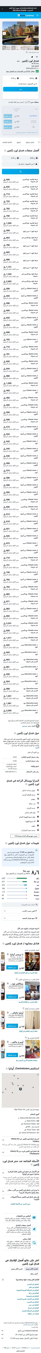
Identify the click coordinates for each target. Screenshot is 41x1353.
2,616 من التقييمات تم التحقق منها (18, 71)
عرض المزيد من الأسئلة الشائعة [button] (20, 1204)
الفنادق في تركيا (34, 1293)
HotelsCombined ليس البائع (28, 1330)
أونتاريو (18, 1348)
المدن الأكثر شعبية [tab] (16, 1269)
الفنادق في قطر (34, 1287)
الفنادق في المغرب (33, 1284)
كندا (27, 1348)
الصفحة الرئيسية (35, 1348)
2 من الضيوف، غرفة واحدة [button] (27, 83)
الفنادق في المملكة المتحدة (30, 1311)
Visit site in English (19, 10)
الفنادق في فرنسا (33, 1308)
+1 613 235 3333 (32, 68)
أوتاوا (8, 1348)
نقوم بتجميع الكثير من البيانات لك (26, 1334)
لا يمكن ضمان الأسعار (29, 1324)
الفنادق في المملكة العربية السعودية (28, 1290)
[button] (2, 9)
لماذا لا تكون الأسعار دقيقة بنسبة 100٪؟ (24, 1338)
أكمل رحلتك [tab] (34, 1274)
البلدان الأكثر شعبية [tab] (32, 1269)
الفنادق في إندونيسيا (32, 1296)
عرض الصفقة (12, 967)
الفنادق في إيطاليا (33, 1314)
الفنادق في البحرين (33, 1302)
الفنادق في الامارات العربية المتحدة (28, 1299)
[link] (26, 973)
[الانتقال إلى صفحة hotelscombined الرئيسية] (25, 15)
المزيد (37, 747)
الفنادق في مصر (34, 1305)
